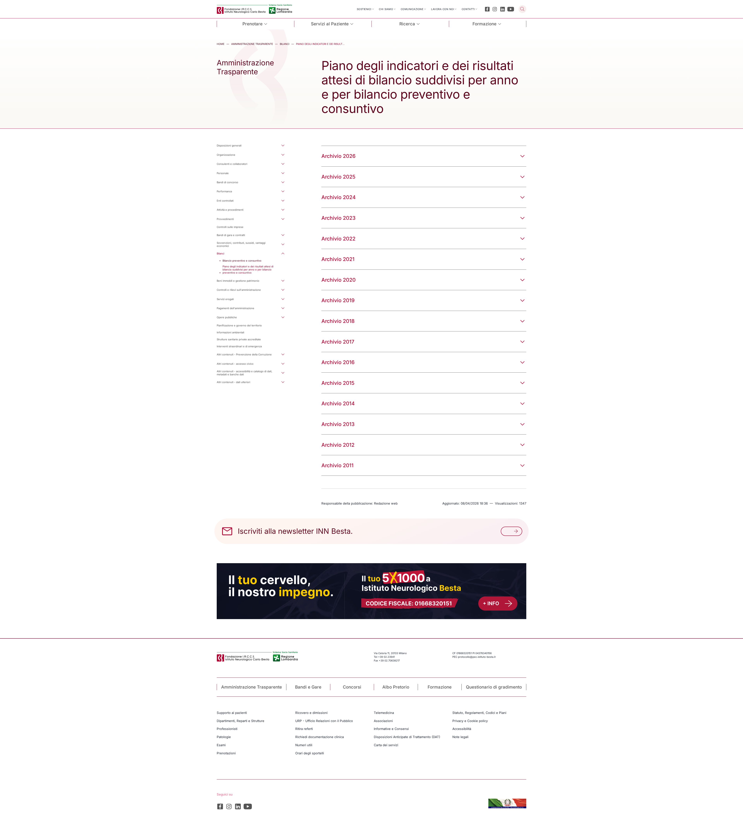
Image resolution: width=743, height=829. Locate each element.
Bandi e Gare (308, 687)
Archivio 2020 (338, 280)
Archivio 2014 (338, 403)
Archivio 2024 (338, 197)
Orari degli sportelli (309, 753)
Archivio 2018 (338, 321)
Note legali (460, 737)
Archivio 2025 (338, 177)
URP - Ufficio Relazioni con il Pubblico (324, 721)
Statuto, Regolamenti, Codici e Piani (479, 713)
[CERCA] (522, 9)
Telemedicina (384, 713)
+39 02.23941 (386, 656)
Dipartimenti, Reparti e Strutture (240, 721)
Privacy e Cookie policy (470, 721)
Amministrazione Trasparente (252, 43)
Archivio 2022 (338, 238)
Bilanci (284, 43)
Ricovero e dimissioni (311, 713)
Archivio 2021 (337, 259)
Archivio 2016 (338, 362)
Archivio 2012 (337, 445)
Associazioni (383, 721)
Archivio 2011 (337, 465)
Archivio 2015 (337, 383)
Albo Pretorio (395, 687)
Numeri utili (303, 745)
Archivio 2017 (337, 342)
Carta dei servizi (386, 745)
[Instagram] (495, 9)
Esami (221, 745)
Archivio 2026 (338, 156)
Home (220, 43)
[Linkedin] (502, 9)
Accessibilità (461, 729)
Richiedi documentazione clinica (319, 737)
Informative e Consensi (391, 729)
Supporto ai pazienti (232, 713)
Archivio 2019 (338, 300)
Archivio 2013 (338, 424)
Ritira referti (304, 729)
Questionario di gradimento (494, 687)
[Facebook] (487, 9)
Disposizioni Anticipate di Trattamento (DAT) (407, 737)
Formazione (440, 687)
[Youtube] (510, 9)
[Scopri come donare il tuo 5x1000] (371, 591)
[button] (254, 145)
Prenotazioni (226, 753)
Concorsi (352, 687)
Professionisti (227, 729)
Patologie (224, 737)
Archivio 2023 (338, 218)
